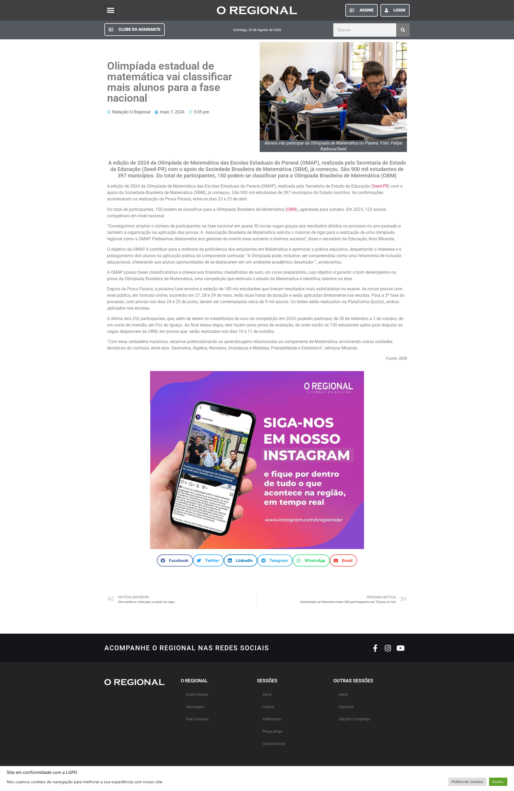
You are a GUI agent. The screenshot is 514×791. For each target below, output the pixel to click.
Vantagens (195, 707)
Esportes (346, 707)
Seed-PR (380, 186)
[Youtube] (400, 648)
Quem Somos (197, 694)
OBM (291, 209)
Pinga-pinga (272, 731)
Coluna (268, 707)
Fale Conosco (197, 719)
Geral (266, 694)
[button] (110, 10)
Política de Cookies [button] (467, 781)
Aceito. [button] (498, 781)
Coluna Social (273, 743)
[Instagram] (387, 648)
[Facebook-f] (375, 648)
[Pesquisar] (403, 30)
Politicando (271, 719)
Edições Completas (354, 719)
